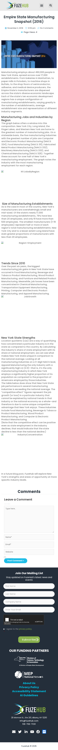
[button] (41, 5)
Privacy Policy (29, 687)
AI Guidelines (29, 695)
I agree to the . (18, 630)
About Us (29, 683)
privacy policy (25, 629)
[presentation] (23, 620)
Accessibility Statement (29, 691)
